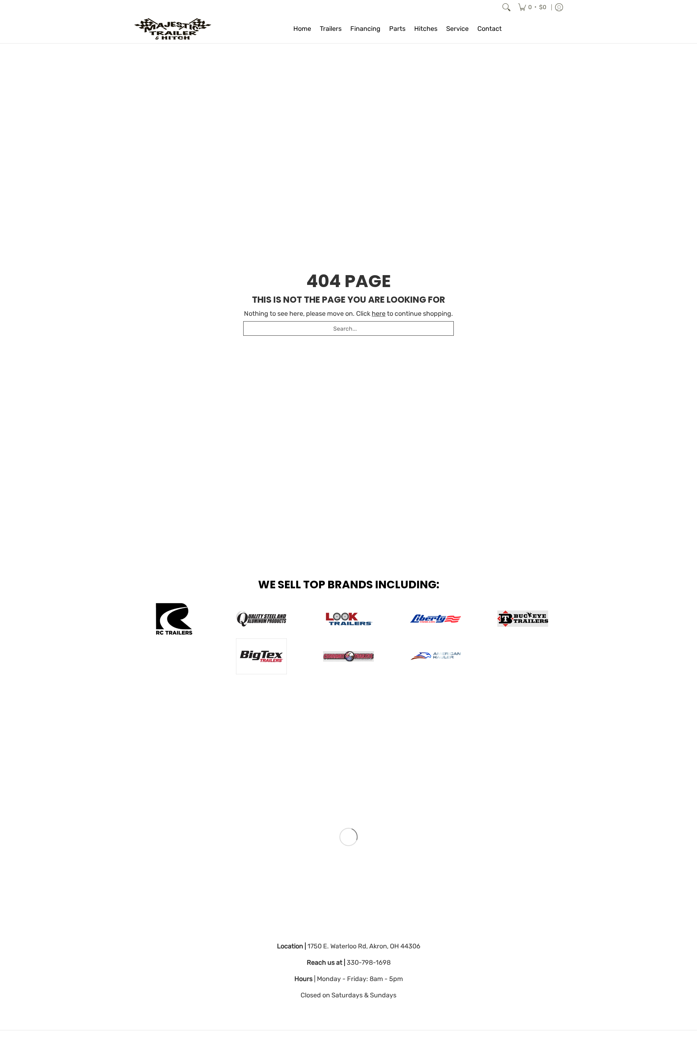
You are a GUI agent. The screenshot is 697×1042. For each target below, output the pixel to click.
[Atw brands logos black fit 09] (174, 619)
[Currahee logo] (348, 656)
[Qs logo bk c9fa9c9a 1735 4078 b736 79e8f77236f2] (261, 619)
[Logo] (436, 656)
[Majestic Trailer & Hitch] (179, 29)
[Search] (506, 7)
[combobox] (348, 328)
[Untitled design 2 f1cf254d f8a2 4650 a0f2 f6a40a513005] (348, 618)
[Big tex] (261, 656)
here (379, 314)
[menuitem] (532, 7)
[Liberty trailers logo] (436, 618)
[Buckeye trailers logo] (523, 618)
